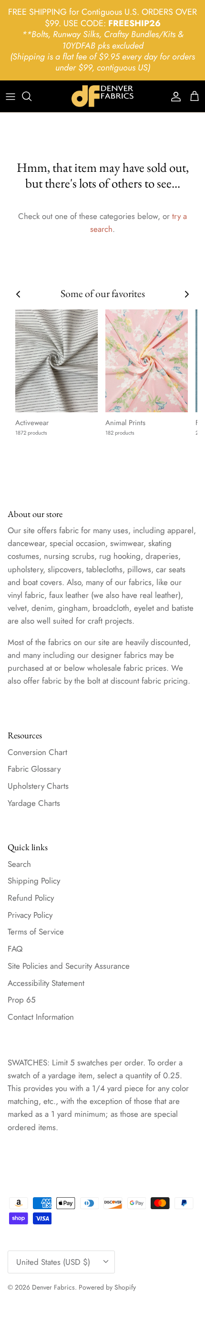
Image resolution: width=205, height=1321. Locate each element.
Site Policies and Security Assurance (69, 966)
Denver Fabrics (53, 1287)
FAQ (15, 948)
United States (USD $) (53, 1262)
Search (19, 864)
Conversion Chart (37, 752)
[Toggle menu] (10, 96)
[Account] (173, 96)
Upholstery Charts (38, 786)
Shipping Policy (34, 880)
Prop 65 (22, 999)
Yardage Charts (34, 803)
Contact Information (41, 1017)
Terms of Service (36, 931)
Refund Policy (31, 898)
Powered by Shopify (107, 1287)
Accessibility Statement (46, 983)
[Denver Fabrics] (102, 96)
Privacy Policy (30, 915)
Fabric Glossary (34, 769)
